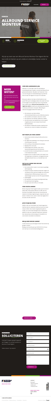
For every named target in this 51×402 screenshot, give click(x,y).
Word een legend (8, 65)
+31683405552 (11, 102)
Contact (44, 4)
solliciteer (8, 107)
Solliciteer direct (42, 41)
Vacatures (36, 4)
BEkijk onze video (6, 384)
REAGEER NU (31, 366)
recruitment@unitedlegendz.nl (11, 100)
